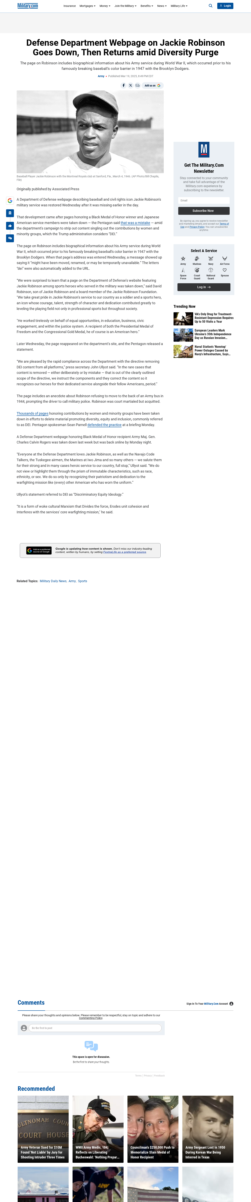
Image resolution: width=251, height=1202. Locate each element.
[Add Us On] (10, 201)
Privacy (148, 1076)
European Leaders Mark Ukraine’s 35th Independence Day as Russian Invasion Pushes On (213, 334)
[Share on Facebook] (123, 85)
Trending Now (185, 306)
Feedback (159, 1076)
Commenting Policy (90, 1018)
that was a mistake (135, 223)
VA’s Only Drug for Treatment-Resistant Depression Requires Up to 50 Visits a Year (214, 317)
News (160, 6)
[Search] (210, 6)
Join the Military (124, 6)
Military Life (178, 6)
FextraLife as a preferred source (124, 552)
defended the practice (104, 425)
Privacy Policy (197, 227)
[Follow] (10, 213)
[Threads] (10, 238)
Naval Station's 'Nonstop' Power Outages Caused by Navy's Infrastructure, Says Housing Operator (211, 350)
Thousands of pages (32, 413)
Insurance (70, 6)
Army (101, 76)
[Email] (138, 85)
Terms (138, 1076)
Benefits (146, 6)
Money (104, 6)
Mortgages (86, 6)
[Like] (10, 226)
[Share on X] (130, 85)
